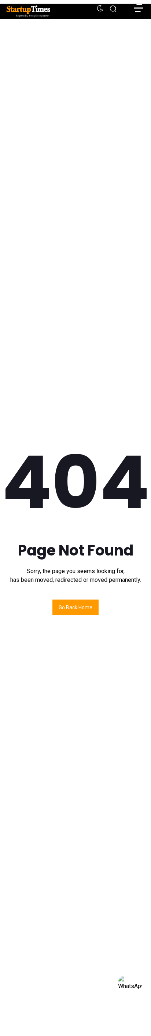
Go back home (75, 607)
